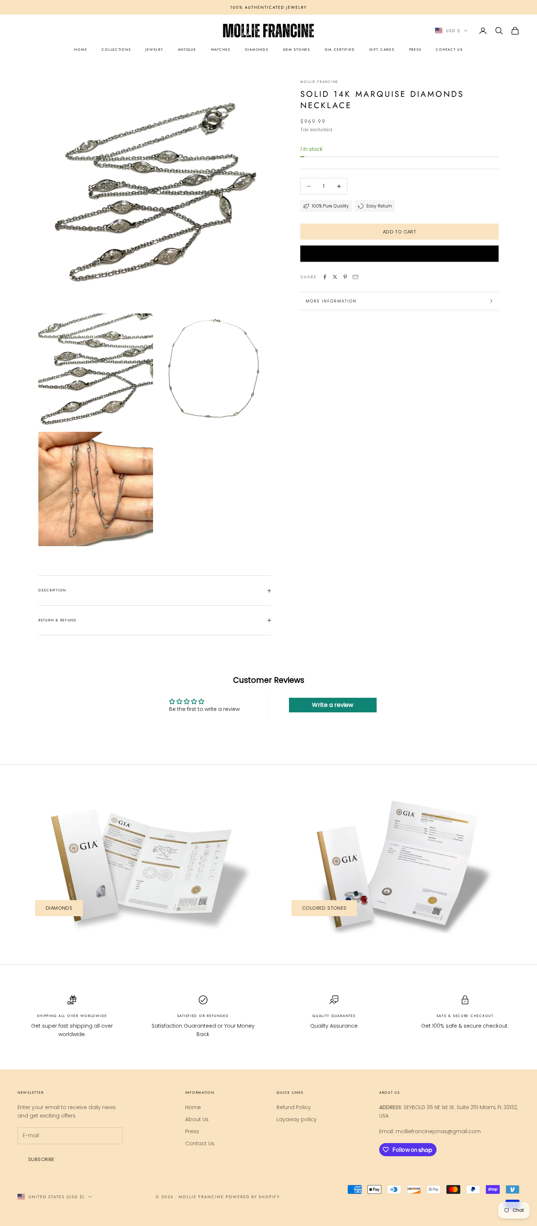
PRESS (415, 49)
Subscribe (41, 1159)
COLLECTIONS (116, 49)
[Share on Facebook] (325, 277)
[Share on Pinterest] (345, 277)
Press (192, 1131)
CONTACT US (449, 49)
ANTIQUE (187, 49)
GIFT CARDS (381, 49)
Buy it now (399, 253)
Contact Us (199, 1143)
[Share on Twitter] (335, 277)
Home (193, 1107)
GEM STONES (296, 49)
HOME (80, 49)
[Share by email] (355, 277)
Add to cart (399, 231)
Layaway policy (297, 1119)
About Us (197, 1119)
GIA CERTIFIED (340, 49)
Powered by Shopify (253, 1197)
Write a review (332, 705)
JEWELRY (154, 49)
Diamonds (59, 908)
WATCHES (221, 49)
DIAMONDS (256, 49)
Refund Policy (294, 1107)
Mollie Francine (319, 81)
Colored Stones (324, 908)
